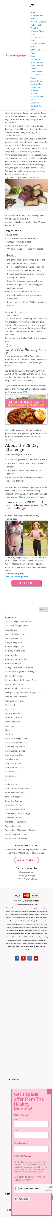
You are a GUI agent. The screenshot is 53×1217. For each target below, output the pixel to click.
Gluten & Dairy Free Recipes (17, 688)
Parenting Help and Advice (17, 746)
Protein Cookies (12, 759)
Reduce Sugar (11, 784)
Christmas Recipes (13, 663)
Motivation (10, 726)
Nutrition (9, 734)
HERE (24, 392)
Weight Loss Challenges (16, 821)
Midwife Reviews (12, 713)
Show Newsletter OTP (15, 792)
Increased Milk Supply (14, 701)
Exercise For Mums (13, 676)
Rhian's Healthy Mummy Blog (18, 788)
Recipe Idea (10, 771)
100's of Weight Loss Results (18, 621)
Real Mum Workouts (14, 767)
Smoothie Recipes (13, 796)
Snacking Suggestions (15, 809)
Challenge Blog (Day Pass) (17, 659)
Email (21, 1143)
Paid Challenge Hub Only (16, 742)
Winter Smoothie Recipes (16, 838)
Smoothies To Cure (14, 805)
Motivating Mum (12, 721)
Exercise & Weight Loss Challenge (20, 671)
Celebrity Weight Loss (15, 650)
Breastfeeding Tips (13, 638)
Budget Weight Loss (14, 642)
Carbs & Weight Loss (14, 646)
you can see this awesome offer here (25, 497)
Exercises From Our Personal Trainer (21, 680)
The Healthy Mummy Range (17, 813)
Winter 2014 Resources (15, 834)
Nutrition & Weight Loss (16, 738)
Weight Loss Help (13, 826)
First (16, 1119)
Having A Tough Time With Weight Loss (23, 692)
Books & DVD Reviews (15, 634)
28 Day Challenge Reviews (17, 625)
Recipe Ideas (10, 776)
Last (16, 1130)
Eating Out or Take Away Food (19, 667)
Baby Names (11, 630)
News (7, 730)
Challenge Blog (12, 655)
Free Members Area (14, 684)
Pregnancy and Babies (15, 751)
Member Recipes (12, 709)
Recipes (8, 780)
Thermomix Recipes (14, 817)
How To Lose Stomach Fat (17, 696)
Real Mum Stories (13, 763)
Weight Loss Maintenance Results (20, 830)
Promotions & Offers (14, 755)
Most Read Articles (13, 717)
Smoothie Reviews (13, 801)
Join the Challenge (26, 860)
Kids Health (10, 705)
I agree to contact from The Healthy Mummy (29, 1178)
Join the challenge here (16, 576)
